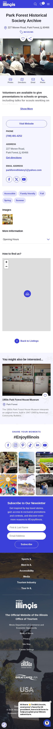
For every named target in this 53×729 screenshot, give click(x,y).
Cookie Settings (26, 649)
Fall (42, 193)
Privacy (26, 639)
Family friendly (27, 193)
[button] (27, 293)
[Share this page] (30, 38)
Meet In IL (26, 565)
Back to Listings (29, 341)
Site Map (26, 644)
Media (26, 576)
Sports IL (26, 559)
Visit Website (26, 123)
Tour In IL (26, 588)
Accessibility (26, 571)
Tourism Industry (26, 582)
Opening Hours (11, 239)
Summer (20, 200)
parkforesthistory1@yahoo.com (24, 170)
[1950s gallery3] (7, 219)
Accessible (9, 193)
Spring (7, 200)
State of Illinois (26, 633)
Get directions (14, 157)
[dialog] (4, 725)
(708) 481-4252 (14, 136)
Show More (26, 109)
